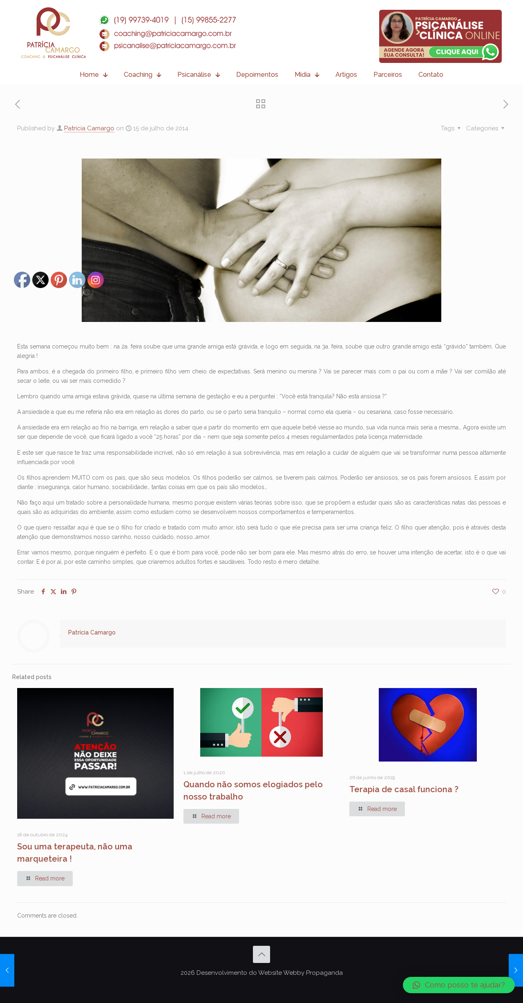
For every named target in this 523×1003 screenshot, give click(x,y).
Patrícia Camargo (89, 128)
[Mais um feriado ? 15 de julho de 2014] (7, 970)
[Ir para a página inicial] (128, 32)
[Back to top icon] (261, 954)
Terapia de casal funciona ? (403, 789)
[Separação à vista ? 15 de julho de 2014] (516, 970)
